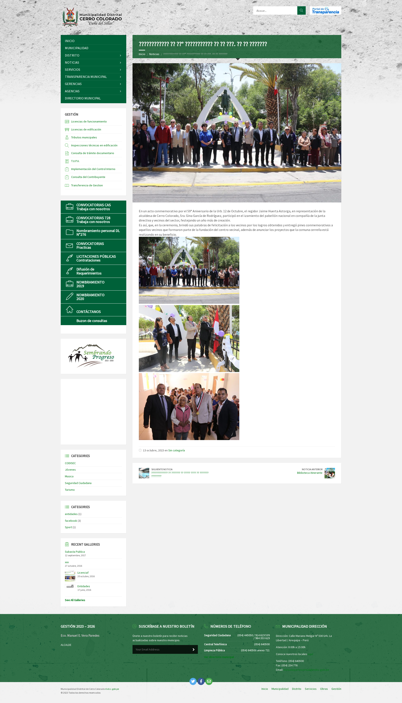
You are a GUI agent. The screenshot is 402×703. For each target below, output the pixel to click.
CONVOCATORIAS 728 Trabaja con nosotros (93, 219)
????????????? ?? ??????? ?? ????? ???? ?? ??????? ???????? (180, 474)
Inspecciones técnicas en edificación (94, 145)
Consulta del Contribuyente (88, 177)
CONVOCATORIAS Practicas (90, 245)
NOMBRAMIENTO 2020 (90, 296)
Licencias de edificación (86, 129)
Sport (68, 527)
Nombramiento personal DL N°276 (98, 232)
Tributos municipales (84, 137)
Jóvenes (70, 469)
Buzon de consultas (91, 320)
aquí (310, 654)
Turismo (70, 490)
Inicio (142, 54)
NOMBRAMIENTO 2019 (90, 284)
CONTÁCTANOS (88, 311)
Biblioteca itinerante (309, 473)
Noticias (154, 54)
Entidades (83, 586)
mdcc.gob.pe (112, 688)
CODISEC (70, 463)
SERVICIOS (72, 69)
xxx (67, 562)
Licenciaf (83, 572)
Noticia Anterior (312, 469)
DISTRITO (72, 55)
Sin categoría (176, 450)
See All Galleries (75, 600)
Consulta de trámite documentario (92, 153)
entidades (71, 514)
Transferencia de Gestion (87, 185)
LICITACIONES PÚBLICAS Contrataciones (96, 258)
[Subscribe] (194, 649)
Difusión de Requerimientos (89, 271)
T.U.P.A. (75, 161)
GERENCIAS (73, 84)
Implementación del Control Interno (93, 169)
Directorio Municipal (83, 98)
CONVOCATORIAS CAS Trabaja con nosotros (93, 206)
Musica (69, 476)
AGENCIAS (72, 91)
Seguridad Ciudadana (78, 483)
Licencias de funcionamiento (89, 121)
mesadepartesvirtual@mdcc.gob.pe (306, 670)
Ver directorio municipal (219, 657)
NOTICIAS (72, 62)
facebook (71, 521)
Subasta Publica (75, 552)
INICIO (70, 41)
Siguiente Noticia (162, 469)
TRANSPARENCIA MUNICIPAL (86, 77)
